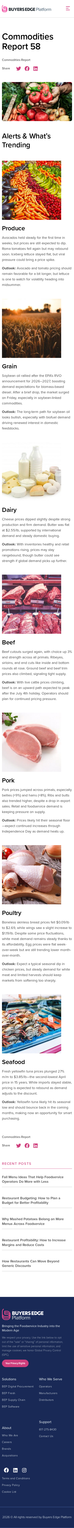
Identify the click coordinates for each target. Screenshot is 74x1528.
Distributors (46, 1400)
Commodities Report (16, 60)
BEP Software (10, 1406)
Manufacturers (48, 1393)
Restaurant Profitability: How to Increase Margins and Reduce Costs (34, 1242)
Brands (6, 1449)
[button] (68, 8)
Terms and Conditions (16, 1478)
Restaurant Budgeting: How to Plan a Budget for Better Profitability (31, 1200)
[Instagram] (24, 1470)
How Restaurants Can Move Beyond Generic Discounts (30, 1263)
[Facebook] (6, 1470)
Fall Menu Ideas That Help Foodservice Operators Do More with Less (33, 1179)
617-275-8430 (48, 1429)
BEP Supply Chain (13, 1400)
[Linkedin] (15, 1470)
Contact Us (46, 1436)
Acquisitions (10, 1455)
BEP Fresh (8, 1393)
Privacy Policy (11, 1485)
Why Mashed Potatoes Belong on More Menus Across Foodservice (33, 1221)
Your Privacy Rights (15, 1363)
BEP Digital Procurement (18, 1386)
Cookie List (9, 1491)
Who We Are (10, 1435)
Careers (7, 1442)
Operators (45, 1386)
